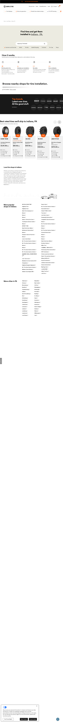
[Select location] (52, 6)
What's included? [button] (13, 89)
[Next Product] (59, 122)
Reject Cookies (24, 719)
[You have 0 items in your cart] (58, 6)
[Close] (36, 706)
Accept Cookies (33, 719)
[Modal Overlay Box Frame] (31, 1)
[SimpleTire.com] (9, 6)
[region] (20, 713)
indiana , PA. (37, 34)
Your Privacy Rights (8, 719)
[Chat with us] (57, 719)
